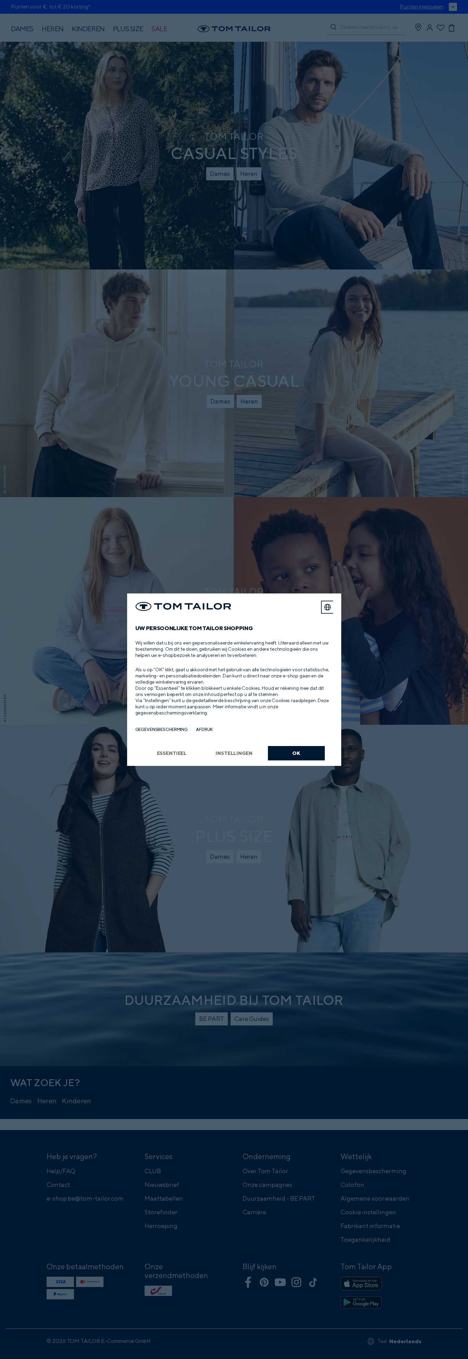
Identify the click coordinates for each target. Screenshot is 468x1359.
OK (296, 753)
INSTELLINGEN (233, 753)
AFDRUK (204, 729)
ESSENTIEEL (172, 753)
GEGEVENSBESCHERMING (161, 729)
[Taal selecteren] (327, 607)
